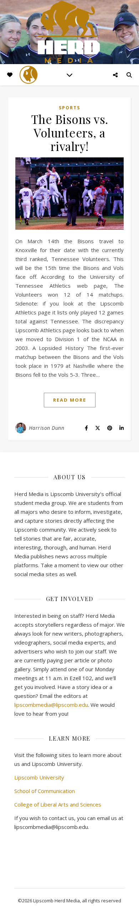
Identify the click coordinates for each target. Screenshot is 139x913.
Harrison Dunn (47, 427)
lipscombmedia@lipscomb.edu (51, 704)
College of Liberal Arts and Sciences (57, 804)
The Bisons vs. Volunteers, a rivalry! (69, 132)
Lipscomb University (39, 777)
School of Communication (44, 790)
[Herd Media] (69, 32)
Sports (69, 108)
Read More (69, 400)
